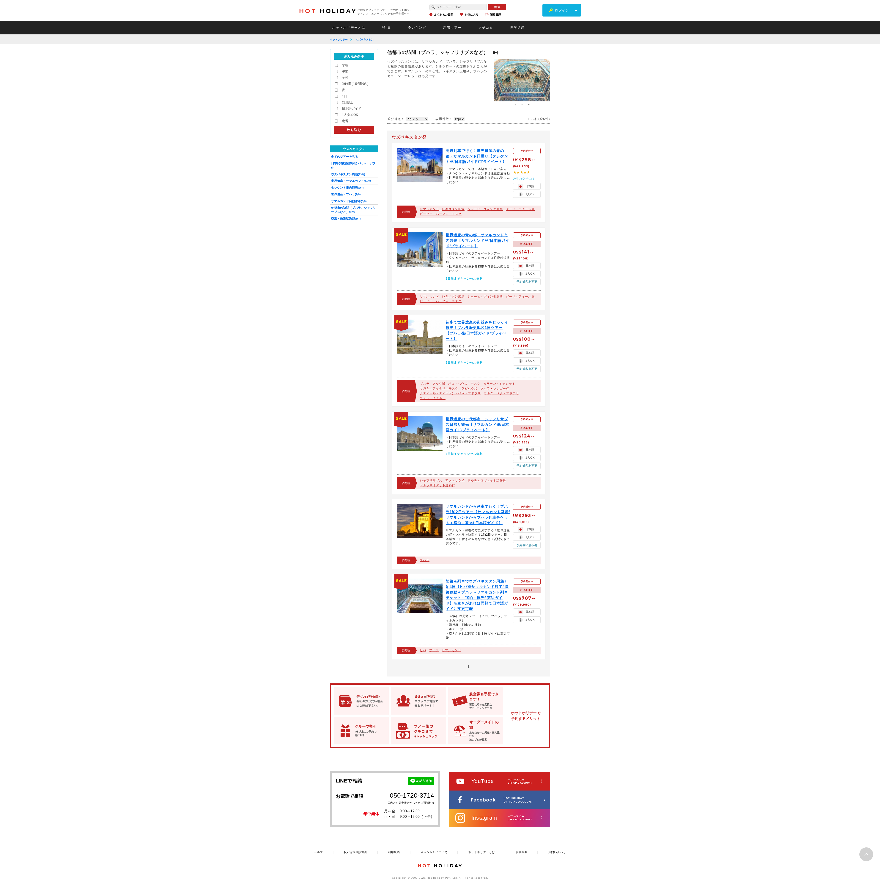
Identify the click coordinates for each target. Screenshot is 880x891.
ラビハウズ (469, 388)
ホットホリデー (339, 39)
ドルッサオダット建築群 (437, 485)
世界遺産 (517, 27)
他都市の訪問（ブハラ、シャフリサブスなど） (353, 210)
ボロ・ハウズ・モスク (464, 383)
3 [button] (529, 105)
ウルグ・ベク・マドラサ (501, 393)
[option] (522, 80)
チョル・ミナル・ (433, 398)
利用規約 (394, 852)
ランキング (417, 27)
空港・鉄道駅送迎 (346, 218)
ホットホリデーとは (348, 27)
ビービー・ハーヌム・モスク (441, 214)
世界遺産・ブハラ (346, 194)
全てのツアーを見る (344, 156)
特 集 (386, 27)
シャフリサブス (431, 480)
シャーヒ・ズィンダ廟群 (485, 209)
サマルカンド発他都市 (349, 201)
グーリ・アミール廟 (520, 209)
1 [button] (515, 105)
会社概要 (522, 852)
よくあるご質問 (443, 14)
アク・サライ (455, 480)
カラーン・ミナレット (499, 383)
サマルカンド (429, 209)
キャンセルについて (434, 852)
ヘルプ (318, 852)
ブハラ (424, 383)
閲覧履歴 (495, 14)
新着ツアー (452, 27)
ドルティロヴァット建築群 (487, 480)
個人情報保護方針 (355, 852)
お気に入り (471, 14)
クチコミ (485, 27)
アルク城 (438, 383)
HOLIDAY (328, 11)
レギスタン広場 (453, 209)
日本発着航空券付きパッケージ (353, 165)
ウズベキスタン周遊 (348, 174)
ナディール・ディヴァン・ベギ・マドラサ (450, 393)
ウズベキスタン (365, 39)
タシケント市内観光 (347, 187)
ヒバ (423, 650)
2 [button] (522, 105)
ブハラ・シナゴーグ (494, 388)
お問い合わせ (557, 852)
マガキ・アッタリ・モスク (439, 388)
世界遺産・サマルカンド (351, 181)
